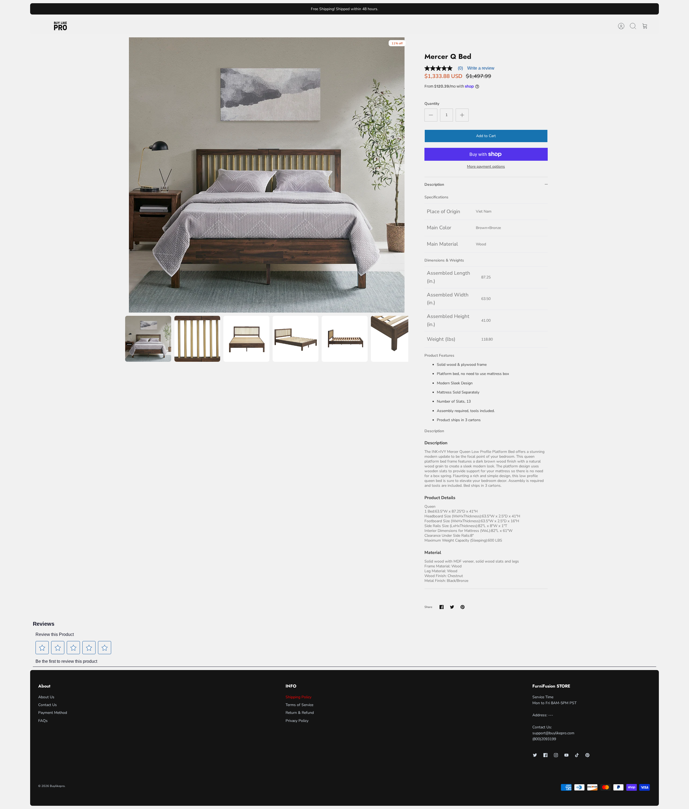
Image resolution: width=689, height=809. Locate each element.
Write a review (480, 68)
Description (434, 184)
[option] (266, 175)
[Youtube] (566, 755)
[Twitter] (535, 755)
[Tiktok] (577, 755)
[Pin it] (462, 607)
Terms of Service (299, 704)
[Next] (435, 9)
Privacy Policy (297, 720)
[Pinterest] (587, 755)
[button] (42, 648)
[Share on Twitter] (452, 607)
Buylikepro (57, 786)
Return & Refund (300, 712)
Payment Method (52, 712)
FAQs (43, 720)
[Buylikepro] (60, 26)
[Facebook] (545, 755)
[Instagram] (556, 755)
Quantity (431, 103)
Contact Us (47, 704)
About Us (46, 697)
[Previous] (254, 9)
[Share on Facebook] (441, 607)
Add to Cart (486, 135)
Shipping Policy (298, 697)
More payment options (486, 166)
